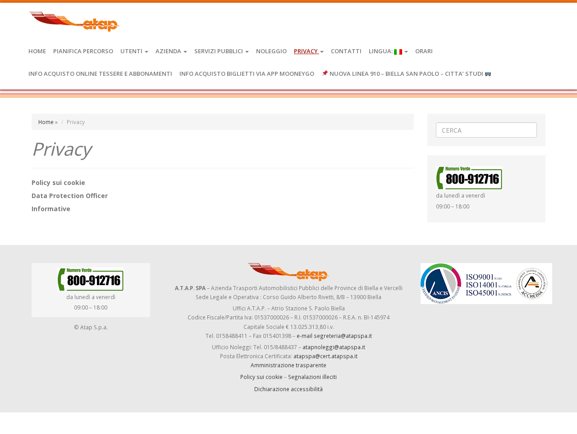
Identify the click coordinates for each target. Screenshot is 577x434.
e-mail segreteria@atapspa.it (334, 335)
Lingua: (381, 51)
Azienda (169, 51)
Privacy (306, 51)
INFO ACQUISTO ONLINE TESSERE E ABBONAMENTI (100, 73)
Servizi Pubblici (219, 51)
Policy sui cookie (261, 376)
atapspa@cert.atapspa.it (325, 356)
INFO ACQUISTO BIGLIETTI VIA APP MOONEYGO (246, 73)
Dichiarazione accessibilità (288, 388)
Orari (424, 51)
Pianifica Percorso (83, 51)
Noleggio (271, 51)
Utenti (132, 51)
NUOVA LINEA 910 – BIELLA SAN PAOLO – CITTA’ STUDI (406, 73)
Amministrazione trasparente (288, 365)
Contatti (346, 51)
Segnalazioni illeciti (312, 376)
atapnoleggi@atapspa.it (333, 347)
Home (37, 51)
